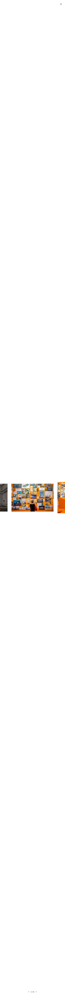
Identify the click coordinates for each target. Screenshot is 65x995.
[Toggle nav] (61, 4)
